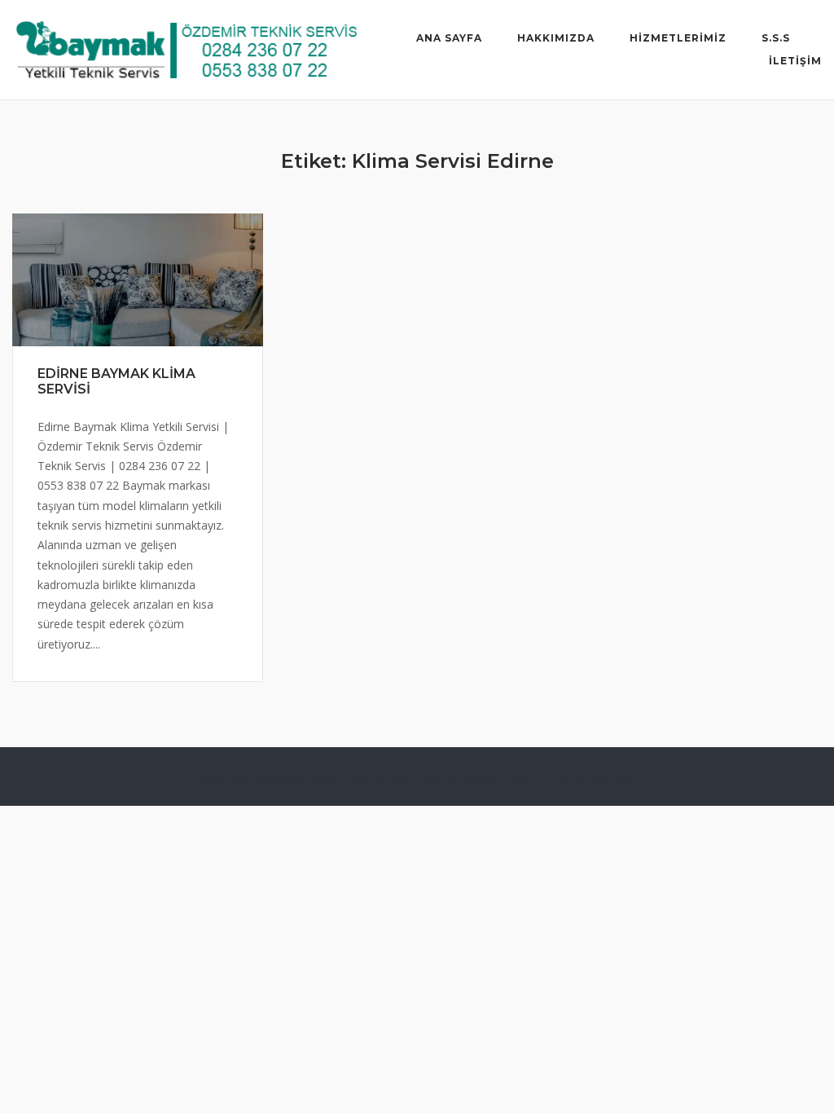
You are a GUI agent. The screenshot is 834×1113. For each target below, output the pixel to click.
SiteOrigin (616, 776)
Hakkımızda (556, 38)
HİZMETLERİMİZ (678, 38)
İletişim (795, 61)
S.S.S (776, 38)
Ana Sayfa (449, 38)
